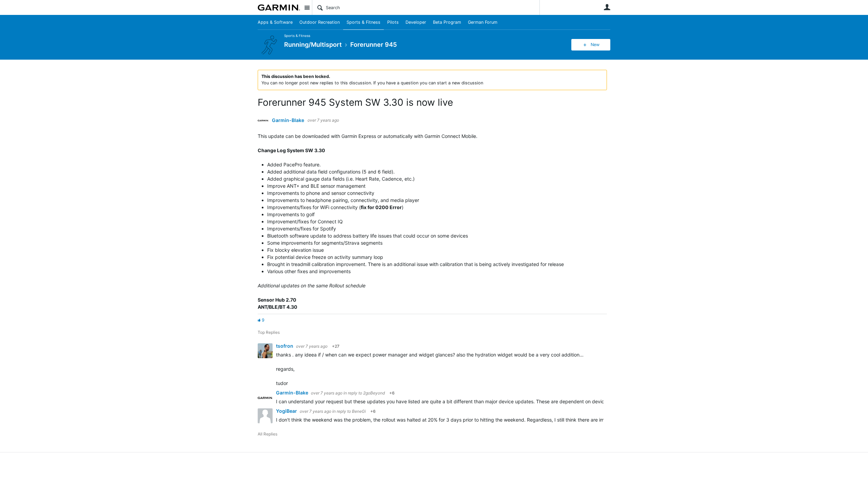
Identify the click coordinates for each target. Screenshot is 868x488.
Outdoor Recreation (319, 22)
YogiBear (287, 411)
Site (307, 7)
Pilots (393, 22)
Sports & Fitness (363, 22)
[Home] (279, 7)
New (595, 44)
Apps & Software (275, 22)
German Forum (482, 22)
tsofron (285, 346)
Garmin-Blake (288, 120)
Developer (416, 22)
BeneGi (359, 411)
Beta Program (447, 22)
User (607, 7)
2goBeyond (374, 392)
